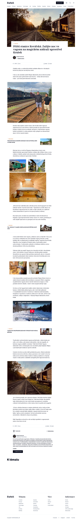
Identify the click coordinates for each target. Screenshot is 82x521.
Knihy (49, 503)
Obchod (49, 501)
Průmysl (13, 6)
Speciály (44, 6)
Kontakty (67, 507)
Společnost (19, 6)
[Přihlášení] (66, 3)
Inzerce (66, 503)
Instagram (63, 517)
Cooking (34, 6)
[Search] (70, 3)
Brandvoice (35, 510)
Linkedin (14, 448)
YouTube (73, 517)
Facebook (55, 517)
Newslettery (59, 6)
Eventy (64, 6)
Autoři (49, 499)
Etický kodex (67, 510)
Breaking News (36, 508)
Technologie (25, 6)
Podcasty (54, 6)
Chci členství (60, 2)
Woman (48, 6)
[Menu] (73, 3)
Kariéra (66, 505)
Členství (66, 501)
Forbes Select (70, 6)
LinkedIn (68, 517)
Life (30, 6)
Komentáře (35, 501)
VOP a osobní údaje (69, 508)
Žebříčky (39, 6)
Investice (9, 6)
